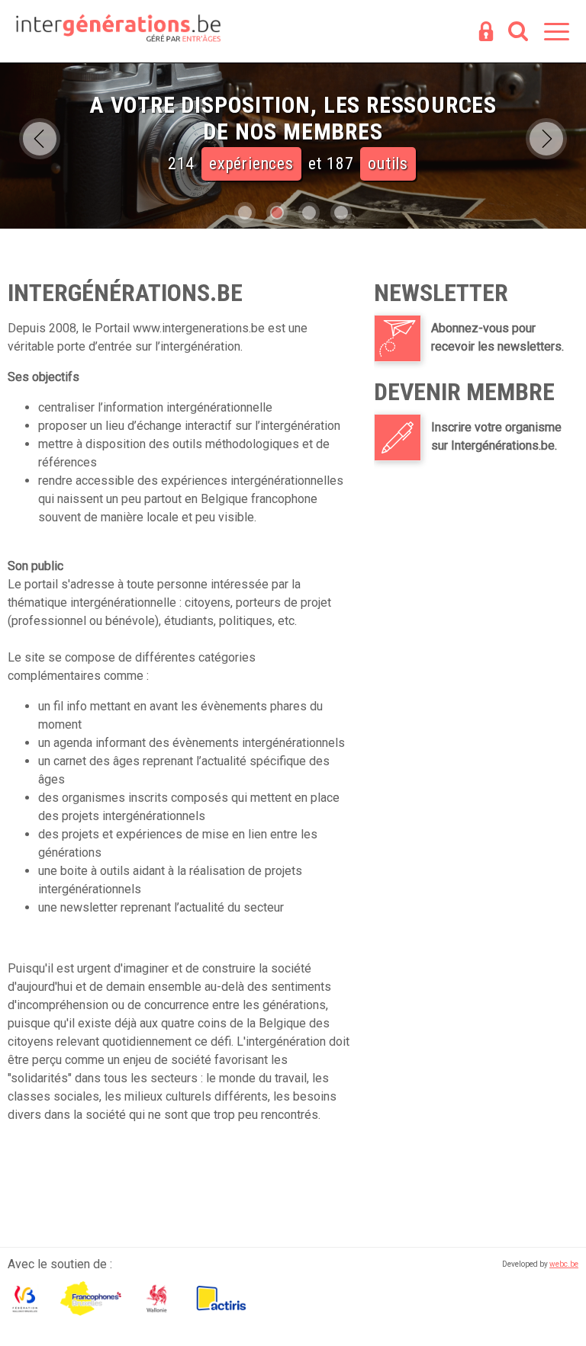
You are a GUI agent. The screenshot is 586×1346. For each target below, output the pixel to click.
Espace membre (486, 32)
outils (388, 163)
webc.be (563, 1264)
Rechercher (518, 32)
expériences (251, 163)
